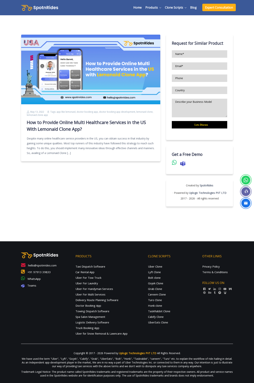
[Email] (245, 203)
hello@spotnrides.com (42, 265)
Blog (193, 7)
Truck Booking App (87, 328)
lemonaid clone (144, 111)
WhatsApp (34, 279)
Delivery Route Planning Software (96, 300)
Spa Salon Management (90, 317)
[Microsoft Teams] (245, 191)
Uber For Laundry (86, 283)
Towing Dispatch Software (92, 311)
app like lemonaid (66, 111)
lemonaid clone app (37, 115)
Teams (31, 285)
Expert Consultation (219, 7)
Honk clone (155, 305)
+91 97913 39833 (39, 272)
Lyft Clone (154, 272)
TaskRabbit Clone (159, 311)
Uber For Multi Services (90, 294)
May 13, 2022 (37, 111)
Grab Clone (155, 289)
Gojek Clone (155, 283)
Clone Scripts (174, 7)
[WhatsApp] (245, 180)
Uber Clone (155, 266)
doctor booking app (87, 111)
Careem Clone (157, 294)
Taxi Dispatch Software (90, 266)
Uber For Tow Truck (88, 277)
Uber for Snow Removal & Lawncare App (101, 333)
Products (151, 7)
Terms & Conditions (215, 272)
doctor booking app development (117, 111)
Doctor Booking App (88, 305)
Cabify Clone (156, 317)
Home (137, 7)
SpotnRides (206, 185)
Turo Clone (155, 300)
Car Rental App (84, 272)
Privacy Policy (211, 266)
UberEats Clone (158, 322)
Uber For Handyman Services (94, 289)
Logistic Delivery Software (92, 322)
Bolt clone (154, 277)
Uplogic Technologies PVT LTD (207, 193)
